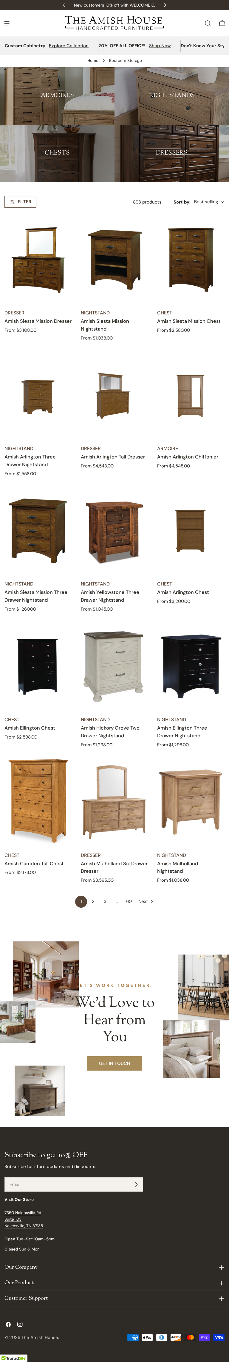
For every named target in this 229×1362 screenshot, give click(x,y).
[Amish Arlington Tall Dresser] (114, 395)
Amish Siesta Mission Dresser (38, 321)
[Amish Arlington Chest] (191, 531)
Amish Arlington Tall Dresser (113, 457)
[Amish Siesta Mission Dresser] (38, 260)
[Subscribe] (136, 1184)
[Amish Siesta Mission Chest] (191, 260)
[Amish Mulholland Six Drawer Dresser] (114, 802)
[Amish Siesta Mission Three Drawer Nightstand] (38, 531)
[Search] (208, 23)
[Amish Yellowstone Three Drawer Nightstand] (114, 531)
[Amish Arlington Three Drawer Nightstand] (38, 395)
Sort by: (182, 202)
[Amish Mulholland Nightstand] (191, 802)
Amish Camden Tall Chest (34, 863)
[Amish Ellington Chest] (38, 667)
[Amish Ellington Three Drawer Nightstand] (191, 667)
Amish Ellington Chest (29, 728)
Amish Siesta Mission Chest (189, 321)
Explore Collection (69, 46)
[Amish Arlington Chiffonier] (191, 395)
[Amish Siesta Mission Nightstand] (114, 260)
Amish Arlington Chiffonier (187, 457)
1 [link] (81, 901)
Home (92, 60)
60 (129, 901)
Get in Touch (114, 1063)
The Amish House (39, 1337)
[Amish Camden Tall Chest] (38, 802)
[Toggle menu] (7, 23)
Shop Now (160, 46)
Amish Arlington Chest (183, 592)
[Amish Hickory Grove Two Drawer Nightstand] (114, 667)
